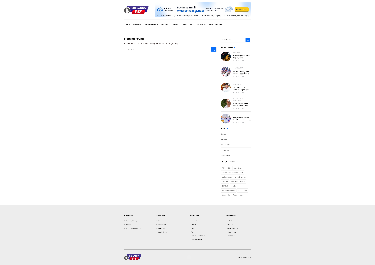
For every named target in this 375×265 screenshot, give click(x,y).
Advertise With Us (227, 145)
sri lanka (233, 186)
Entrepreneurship (215, 24)
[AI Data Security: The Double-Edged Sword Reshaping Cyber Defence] (226, 72)
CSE (242, 172)
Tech (191, 24)
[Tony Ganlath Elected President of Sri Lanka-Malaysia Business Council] (226, 118)
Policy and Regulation (133, 228)
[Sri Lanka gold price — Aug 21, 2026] (226, 56)
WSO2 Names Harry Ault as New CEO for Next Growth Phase (240, 105)
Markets (161, 221)
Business (136, 24)
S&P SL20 (225, 186)
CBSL (229, 168)
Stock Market (162, 232)
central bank (238, 168)
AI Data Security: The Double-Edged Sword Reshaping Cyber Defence (241, 75)
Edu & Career (201, 24)
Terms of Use (225, 155)
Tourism (175, 24)
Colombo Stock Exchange (230, 172)
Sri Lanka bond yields (228, 190)
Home (128, 24)
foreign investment (240, 177)
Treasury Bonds (238, 195)
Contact (223, 134)
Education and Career (198, 236)
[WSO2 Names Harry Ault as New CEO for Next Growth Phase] (226, 103)
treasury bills (226, 195)
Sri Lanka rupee (242, 190)
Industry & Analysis (132, 221)
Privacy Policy (225, 150)
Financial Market (150, 24)
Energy (184, 24)
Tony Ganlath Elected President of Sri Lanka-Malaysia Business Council (241, 121)
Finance (128, 224)
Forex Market (162, 224)
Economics (165, 24)
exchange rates (227, 177)
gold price (225, 181)
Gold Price (236, 52)
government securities (238, 181)
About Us (224, 139)
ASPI (223, 168)
